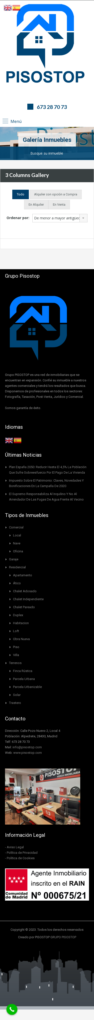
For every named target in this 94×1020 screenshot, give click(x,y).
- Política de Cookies (20, 858)
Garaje (13, 559)
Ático (17, 583)
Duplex (18, 615)
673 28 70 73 (52, 107)
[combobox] (59, 218)
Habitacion (21, 623)
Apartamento (22, 575)
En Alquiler (36, 204)
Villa (16, 655)
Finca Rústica (22, 671)
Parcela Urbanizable (27, 687)
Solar (17, 695)
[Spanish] (18, 440)
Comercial (16, 527)
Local (17, 535)
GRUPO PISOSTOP (63, 937)
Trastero (15, 703)
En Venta (59, 204)
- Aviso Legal (14, 847)
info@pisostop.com (27, 747)
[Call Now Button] (12, 1009)
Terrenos (15, 663)
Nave (16, 543)
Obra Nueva (21, 639)
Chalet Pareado (24, 607)
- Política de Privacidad (21, 852)
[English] (9, 440)
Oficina (18, 551)
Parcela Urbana (24, 679)
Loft (16, 631)
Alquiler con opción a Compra (55, 194)
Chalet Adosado (25, 591)
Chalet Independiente (28, 599)
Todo (20, 194)
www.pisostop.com (27, 753)
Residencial (17, 567)
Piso (16, 647)
